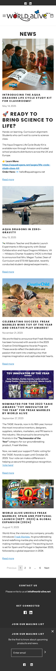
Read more (8, 179)
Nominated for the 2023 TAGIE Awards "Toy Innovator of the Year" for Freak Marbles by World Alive (27, 408)
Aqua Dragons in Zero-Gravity (22, 230)
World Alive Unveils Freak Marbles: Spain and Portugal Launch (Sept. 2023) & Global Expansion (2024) (27, 517)
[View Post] (28, 64)
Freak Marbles (22, 536)
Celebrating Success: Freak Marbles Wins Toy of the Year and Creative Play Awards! (27, 325)
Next (46, 567)
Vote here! (7, 465)
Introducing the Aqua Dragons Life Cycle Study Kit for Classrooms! (27, 98)
